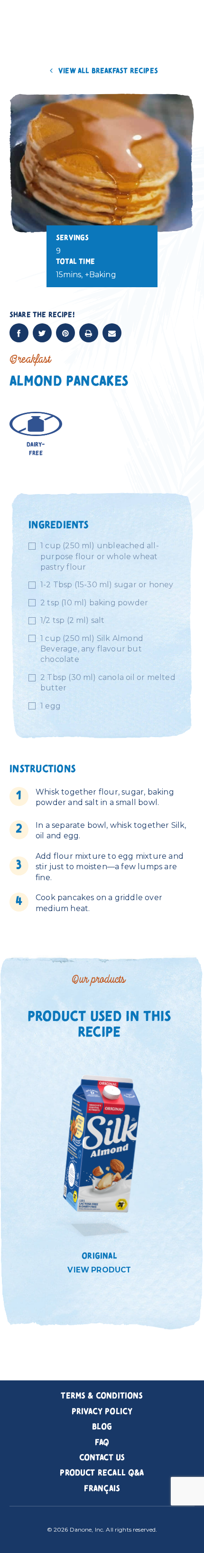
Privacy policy (102, 1411)
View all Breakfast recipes (107, 71)
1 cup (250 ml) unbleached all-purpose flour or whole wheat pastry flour (99, 556)
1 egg (50, 705)
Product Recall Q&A (102, 1473)
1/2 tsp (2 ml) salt (72, 620)
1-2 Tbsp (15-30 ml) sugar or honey (107, 584)
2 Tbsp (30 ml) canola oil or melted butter (108, 682)
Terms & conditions (102, 1396)
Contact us (102, 1458)
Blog (102, 1427)
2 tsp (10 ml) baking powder (94, 602)
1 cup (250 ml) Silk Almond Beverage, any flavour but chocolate (91, 649)
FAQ (102, 1442)
